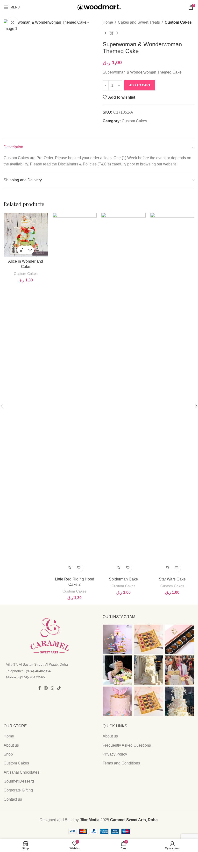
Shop (8, 754)
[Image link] (49, 636)
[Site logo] (99, 7)
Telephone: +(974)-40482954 (28, 671)
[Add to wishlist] (30, 250)
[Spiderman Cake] (123, 393)
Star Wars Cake (172, 579)
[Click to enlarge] (12, 22)
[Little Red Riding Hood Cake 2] (75, 393)
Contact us (13, 799)
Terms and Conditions (121, 763)
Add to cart (139, 85)
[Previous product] (105, 33)
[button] (21, 250)
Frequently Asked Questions (127, 745)
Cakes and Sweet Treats (139, 22)
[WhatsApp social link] (52, 688)
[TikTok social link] (59, 688)
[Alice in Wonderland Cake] (26, 235)
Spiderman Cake (123, 579)
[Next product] (117, 33)
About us (11, 745)
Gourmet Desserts (19, 781)
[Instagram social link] (45, 688)
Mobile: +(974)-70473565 (25, 677)
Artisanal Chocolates (21, 772)
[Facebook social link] (39, 688)
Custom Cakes (178, 22)
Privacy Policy (115, 754)
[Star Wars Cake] (172, 393)
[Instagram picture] (117, 639)
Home (108, 22)
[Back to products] (111, 33)
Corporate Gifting (18, 790)
